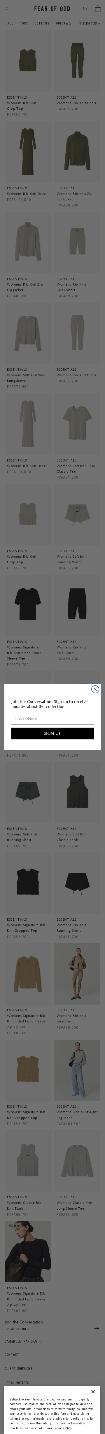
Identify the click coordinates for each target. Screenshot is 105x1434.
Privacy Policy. (63, 1428)
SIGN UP (52, 733)
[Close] (93, 1391)
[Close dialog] (95, 689)
